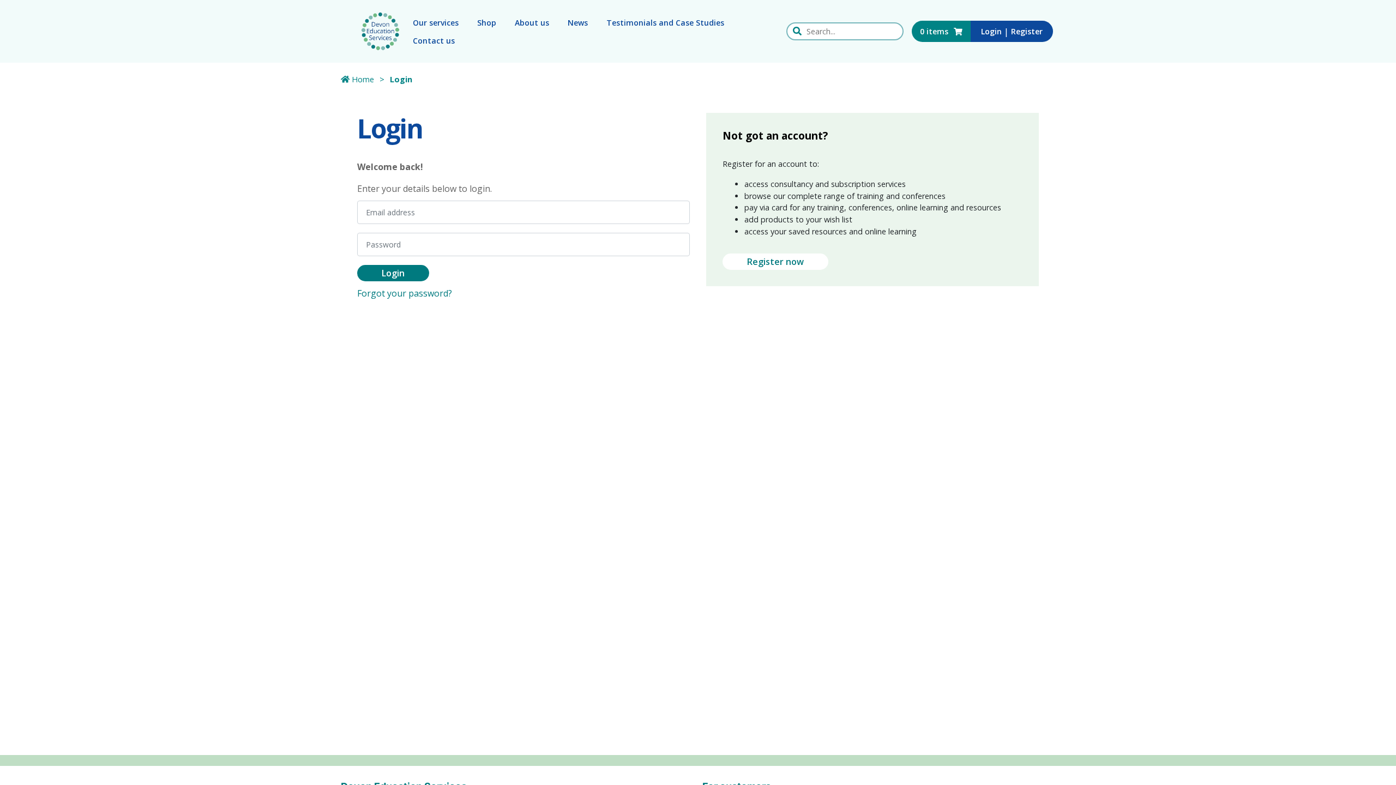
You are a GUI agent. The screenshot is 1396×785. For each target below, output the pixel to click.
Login (991, 31)
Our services (436, 22)
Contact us (434, 40)
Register (1027, 31)
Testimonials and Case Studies (665, 22)
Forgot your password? (404, 293)
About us (532, 22)
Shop (486, 22)
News (578, 22)
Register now (775, 262)
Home (362, 79)
